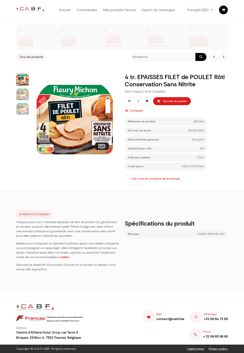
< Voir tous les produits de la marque (154, 179)
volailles (64, 257)
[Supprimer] (129, 101)
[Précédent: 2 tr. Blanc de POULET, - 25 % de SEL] (213, 57)
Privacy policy (218, 349)
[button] (34, 118)
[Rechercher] (200, 57)
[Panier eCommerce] (223, 10)
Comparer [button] (136, 111)
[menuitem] (65, 10)
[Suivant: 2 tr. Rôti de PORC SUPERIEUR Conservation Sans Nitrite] (223, 57)
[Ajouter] (147, 101)
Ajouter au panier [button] (175, 101)
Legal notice (195, 349)
